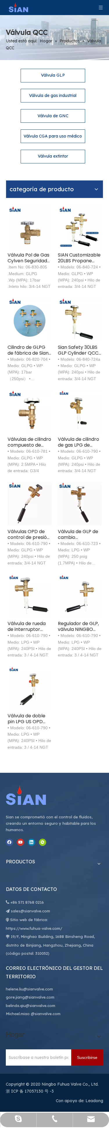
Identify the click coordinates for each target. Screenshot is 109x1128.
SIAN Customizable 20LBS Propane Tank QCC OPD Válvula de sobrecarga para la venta (79, 258)
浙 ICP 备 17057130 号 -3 (30, 1091)
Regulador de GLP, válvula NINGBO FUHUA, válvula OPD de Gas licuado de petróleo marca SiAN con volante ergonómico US (78, 626)
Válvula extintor (53, 156)
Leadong (94, 1100)
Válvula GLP (53, 75)
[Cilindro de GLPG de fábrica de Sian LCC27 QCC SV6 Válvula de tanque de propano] (29, 319)
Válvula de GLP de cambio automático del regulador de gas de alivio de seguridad (78, 534)
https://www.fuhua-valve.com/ (34, 928)
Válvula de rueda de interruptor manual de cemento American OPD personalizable (27, 626)
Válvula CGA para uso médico (53, 136)
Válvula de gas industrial (52, 95)
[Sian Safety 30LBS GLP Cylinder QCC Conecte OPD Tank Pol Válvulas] (80, 319)
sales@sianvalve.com (30, 911)
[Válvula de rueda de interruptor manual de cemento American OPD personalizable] (29, 595)
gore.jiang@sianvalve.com (30, 997)
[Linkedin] (31, 842)
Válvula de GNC (52, 115)
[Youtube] (20, 842)
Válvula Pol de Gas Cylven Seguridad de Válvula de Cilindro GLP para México (28, 258)
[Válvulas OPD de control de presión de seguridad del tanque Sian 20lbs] (29, 503)
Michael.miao (18, 1013)
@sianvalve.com (45, 1013)
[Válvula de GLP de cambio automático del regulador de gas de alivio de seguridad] (80, 503)
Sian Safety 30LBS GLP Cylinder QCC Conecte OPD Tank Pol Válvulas (78, 350)
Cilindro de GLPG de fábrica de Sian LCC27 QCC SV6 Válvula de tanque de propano (28, 350)
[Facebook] (9, 842)
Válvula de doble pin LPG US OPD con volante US (26, 719)
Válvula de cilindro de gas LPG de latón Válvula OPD (78, 442)
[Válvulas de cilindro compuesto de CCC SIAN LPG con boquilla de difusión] (29, 411)
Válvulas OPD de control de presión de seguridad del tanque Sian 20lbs (29, 534)
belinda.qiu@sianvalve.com (30, 1005)
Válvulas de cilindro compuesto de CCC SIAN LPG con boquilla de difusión (29, 442)
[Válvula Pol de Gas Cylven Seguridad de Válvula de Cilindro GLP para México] (29, 227)
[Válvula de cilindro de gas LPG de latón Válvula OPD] (80, 411)
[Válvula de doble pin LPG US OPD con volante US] (29, 688)
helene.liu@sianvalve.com (29, 989)
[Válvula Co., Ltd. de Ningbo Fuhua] (32, 795)
